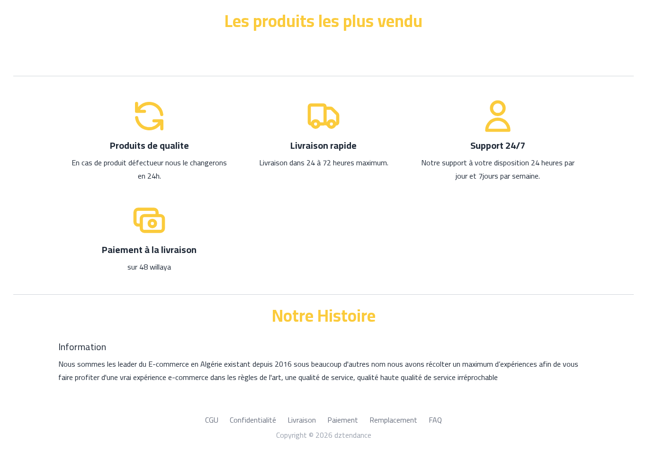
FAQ (435, 420)
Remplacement (393, 420)
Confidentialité (253, 420)
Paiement (342, 420)
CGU (211, 420)
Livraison (302, 420)
